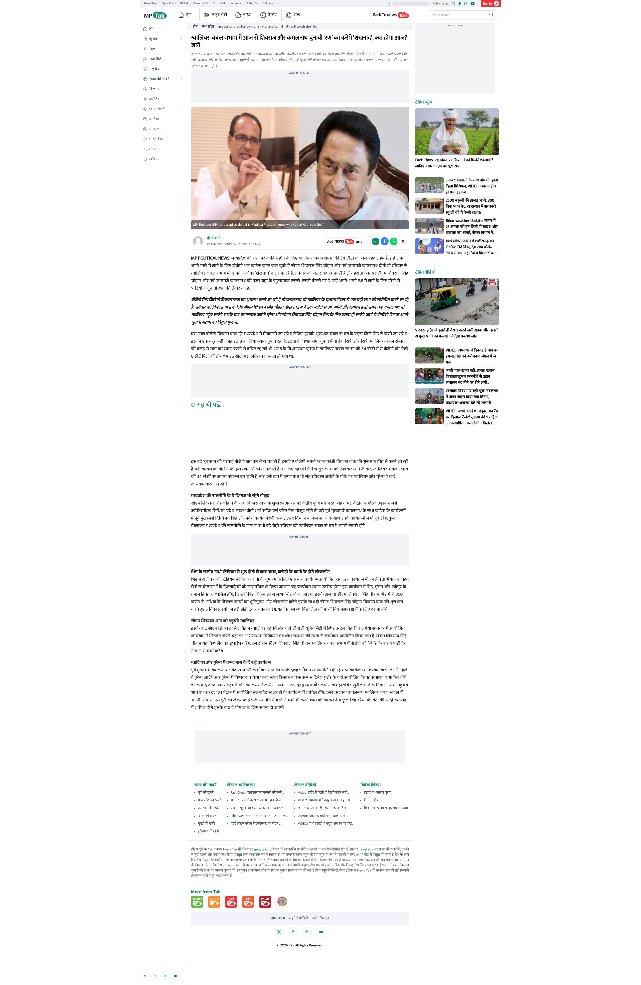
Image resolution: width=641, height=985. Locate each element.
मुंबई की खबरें (206, 823)
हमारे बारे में (278, 918)
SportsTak (169, 3)
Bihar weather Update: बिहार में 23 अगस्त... (259, 816)
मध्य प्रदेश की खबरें (209, 800)
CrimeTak (219, 3)
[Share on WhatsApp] (394, 241)
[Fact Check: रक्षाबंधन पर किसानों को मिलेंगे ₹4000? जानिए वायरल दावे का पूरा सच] (457, 131)
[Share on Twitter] (403, 241)
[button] (395, 15)
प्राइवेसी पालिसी (298, 918)
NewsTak (150, 3)
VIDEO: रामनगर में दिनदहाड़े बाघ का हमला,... (325, 800)
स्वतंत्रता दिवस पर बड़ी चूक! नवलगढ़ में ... (323, 816)
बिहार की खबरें (207, 816)
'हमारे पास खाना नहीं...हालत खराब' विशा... (323, 808)
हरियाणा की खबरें (208, 831)
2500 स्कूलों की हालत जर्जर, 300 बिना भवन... (259, 808)
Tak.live (268, 3)
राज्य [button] (297, 15)
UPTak (184, 3)
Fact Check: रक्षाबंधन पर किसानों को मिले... (257, 792)
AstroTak (253, 3)
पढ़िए (247, 15)
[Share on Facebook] (385, 241)
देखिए (272, 15)
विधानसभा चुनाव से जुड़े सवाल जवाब (386, 808)
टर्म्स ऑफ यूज (320, 918)
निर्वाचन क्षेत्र (371, 800)
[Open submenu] (182, 39)
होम (189, 15)
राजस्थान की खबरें (209, 808)
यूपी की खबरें (206, 792)
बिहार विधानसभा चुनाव (377, 792)
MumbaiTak (201, 3)
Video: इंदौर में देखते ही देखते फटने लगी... (324, 792)
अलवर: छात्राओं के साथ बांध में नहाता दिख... (257, 800)
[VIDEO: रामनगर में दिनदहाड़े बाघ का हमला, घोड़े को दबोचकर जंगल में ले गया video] (429, 355)
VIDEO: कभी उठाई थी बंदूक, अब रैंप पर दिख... (326, 823)
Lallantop (236, 3)
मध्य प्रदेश (208, 26)
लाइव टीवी (219, 15)
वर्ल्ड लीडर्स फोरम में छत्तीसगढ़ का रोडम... (256, 823)
